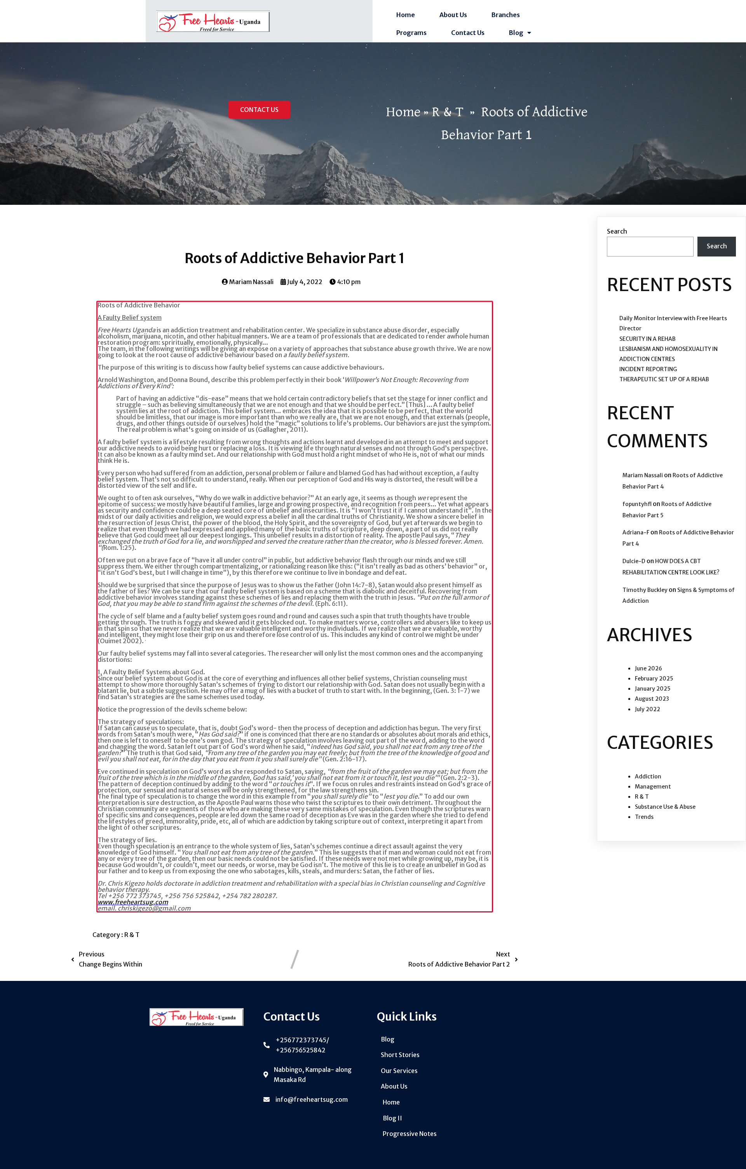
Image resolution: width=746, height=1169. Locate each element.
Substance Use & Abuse (665, 806)
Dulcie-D (633, 561)
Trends (644, 816)
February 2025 (654, 678)
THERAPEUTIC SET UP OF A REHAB (664, 379)
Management (653, 786)
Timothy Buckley (645, 589)
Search (617, 231)
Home (403, 112)
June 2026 (648, 668)
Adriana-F (635, 532)
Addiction (648, 776)
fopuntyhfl (637, 504)
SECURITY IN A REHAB (647, 338)
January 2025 (653, 688)
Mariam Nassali (642, 475)
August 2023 (652, 698)
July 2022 (647, 709)
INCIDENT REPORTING (648, 369)
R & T (448, 112)
